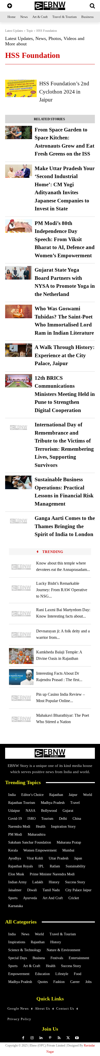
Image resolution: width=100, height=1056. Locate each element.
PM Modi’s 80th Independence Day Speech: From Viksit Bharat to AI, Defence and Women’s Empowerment (65, 239)
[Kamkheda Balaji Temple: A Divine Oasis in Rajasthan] (21, 656)
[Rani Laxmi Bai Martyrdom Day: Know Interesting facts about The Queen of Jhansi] (21, 614)
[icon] (9, 6)
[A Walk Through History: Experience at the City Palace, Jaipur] (18, 350)
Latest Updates (14, 31)
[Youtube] (77, 1037)
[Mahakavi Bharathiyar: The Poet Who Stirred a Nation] (21, 719)
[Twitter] (68, 1037)
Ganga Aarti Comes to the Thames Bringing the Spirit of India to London (65, 526)
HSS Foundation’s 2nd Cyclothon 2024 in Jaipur (64, 91)
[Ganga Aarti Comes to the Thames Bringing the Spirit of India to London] (18, 521)
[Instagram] (32, 1037)
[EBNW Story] (50, 6)
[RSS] (59, 1037)
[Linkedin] (41, 1037)
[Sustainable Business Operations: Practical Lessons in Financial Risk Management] (18, 482)
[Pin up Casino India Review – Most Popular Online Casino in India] (21, 698)
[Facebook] (23, 1037)
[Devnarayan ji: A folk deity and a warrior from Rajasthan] (21, 635)
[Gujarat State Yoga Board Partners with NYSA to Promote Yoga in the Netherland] (18, 273)
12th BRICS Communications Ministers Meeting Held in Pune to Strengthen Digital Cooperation (65, 394)
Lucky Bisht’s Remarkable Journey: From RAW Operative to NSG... (61, 589)
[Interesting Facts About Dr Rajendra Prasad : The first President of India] (21, 677)
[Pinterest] (50, 1037)
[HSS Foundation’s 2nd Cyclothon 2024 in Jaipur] (21, 88)
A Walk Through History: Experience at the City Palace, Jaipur (65, 355)
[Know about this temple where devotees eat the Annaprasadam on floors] (21, 567)
